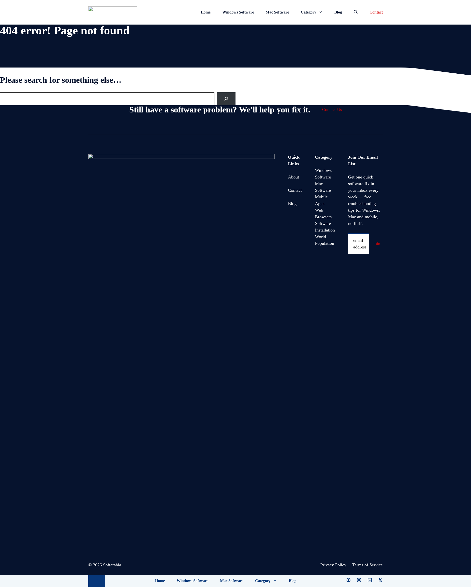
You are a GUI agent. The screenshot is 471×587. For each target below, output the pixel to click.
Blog (338, 12)
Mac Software (277, 12)
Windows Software (238, 12)
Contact (376, 12)
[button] (356, 12)
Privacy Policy (333, 564)
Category (308, 12)
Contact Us (332, 109)
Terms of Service (367, 564)
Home (205, 12)
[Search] (226, 98)
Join (376, 243)
